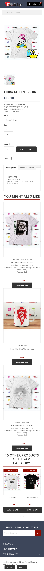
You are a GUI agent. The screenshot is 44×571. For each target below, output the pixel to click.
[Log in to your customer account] (29, 4)
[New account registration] (34, 4)
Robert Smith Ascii (22, 423)
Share (11, 158)
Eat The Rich (22, 346)
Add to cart (26, 149)
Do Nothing (12, 497)
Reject (22, 567)
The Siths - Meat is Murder (22, 260)
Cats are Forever (32, 497)
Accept (10, 567)
